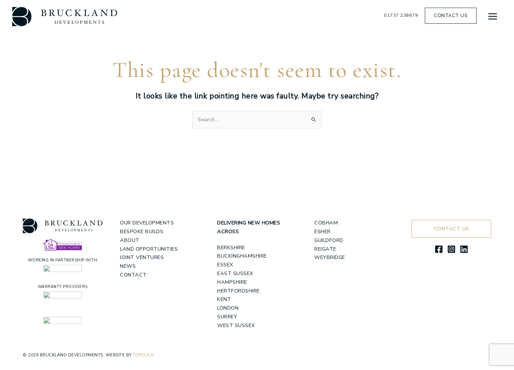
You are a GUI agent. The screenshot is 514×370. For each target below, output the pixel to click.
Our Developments (147, 222)
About (130, 240)
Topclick (143, 355)
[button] (451, 16)
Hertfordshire (238, 290)
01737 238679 (401, 15)
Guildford (328, 240)
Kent (224, 299)
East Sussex (235, 273)
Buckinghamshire (242, 255)
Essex (225, 264)
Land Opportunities (149, 248)
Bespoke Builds (141, 231)
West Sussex (236, 325)
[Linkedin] (464, 249)
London (227, 307)
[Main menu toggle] (493, 16)
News (128, 265)
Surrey (227, 316)
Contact (133, 274)
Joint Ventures (142, 257)
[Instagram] (451, 249)
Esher (322, 231)
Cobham (326, 222)
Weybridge (329, 257)
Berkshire (231, 247)
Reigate (325, 248)
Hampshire (232, 282)
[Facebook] (439, 249)
